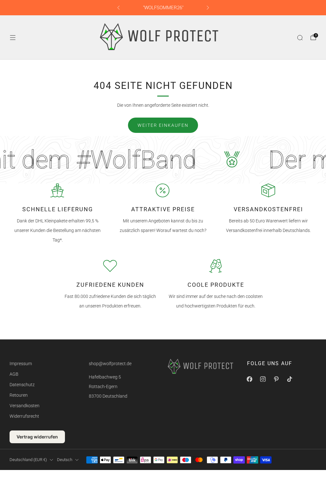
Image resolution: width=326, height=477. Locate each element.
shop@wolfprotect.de (110, 363)
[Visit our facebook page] (249, 379)
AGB (14, 374)
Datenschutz (22, 384)
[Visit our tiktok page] (289, 379)
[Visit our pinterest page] (276, 379)
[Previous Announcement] (118, 8)
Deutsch (64, 459)
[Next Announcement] (208, 8)
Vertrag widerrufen (37, 436)
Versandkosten (24, 405)
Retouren (19, 395)
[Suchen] (300, 37)
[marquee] (163, 160)
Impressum (21, 363)
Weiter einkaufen (163, 125)
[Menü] (13, 37)
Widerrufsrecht (24, 416)
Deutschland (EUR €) (28, 459)
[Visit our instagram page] (263, 379)
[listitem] (163, 7)
